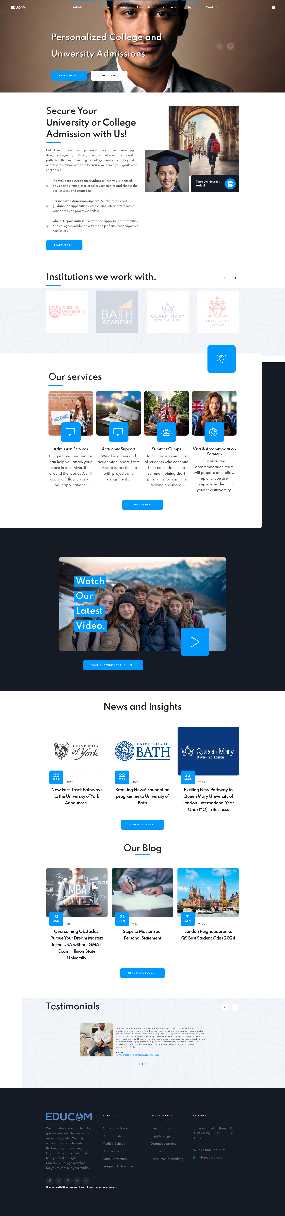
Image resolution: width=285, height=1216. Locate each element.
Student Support (114, 7)
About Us (143, 7)
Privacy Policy (86, 1187)
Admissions (82, 7)
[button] (230, 46)
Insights (189, 7)
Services (167, 7)
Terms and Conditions (106, 1187)
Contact (212, 7)
